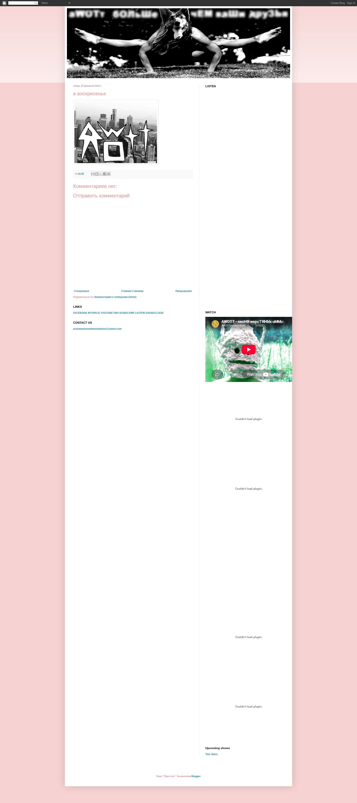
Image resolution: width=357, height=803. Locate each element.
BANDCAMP (126, 312)
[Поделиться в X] (101, 174)
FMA (116, 312)
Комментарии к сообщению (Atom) (115, 297)
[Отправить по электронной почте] (93, 174)
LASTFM (140, 312)
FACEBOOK (80, 312)
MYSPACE (94, 312)
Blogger (195, 776)
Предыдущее (183, 291)
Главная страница (132, 291)
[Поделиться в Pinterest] (109, 174)
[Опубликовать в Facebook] (105, 174)
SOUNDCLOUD (154, 312)
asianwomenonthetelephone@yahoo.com (97, 328)
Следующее (81, 291)
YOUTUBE (107, 312)
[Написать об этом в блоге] (97, 174)
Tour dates (211, 754)
